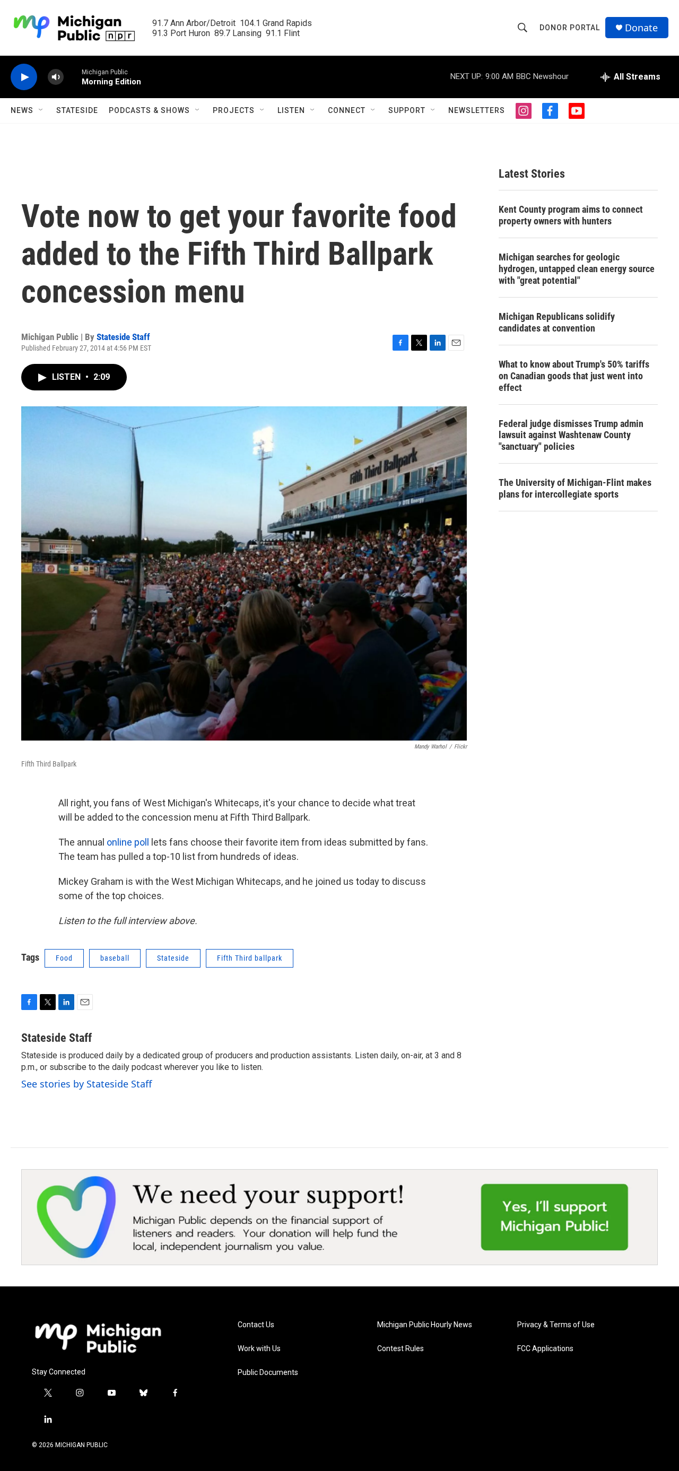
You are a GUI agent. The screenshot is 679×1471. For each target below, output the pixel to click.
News (22, 110)
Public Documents (268, 1373)
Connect (346, 110)
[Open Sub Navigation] (41, 110)
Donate (641, 27)
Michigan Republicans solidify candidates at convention (557, 322)
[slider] (72, 76)
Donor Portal (569, 27)
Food (64, 958)
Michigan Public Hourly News (424, 1325)
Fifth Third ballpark (249, 958)
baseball (114, 958)
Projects (234, 110)
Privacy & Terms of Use (556, 1325)
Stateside (77, 110)
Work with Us (259, 1349)
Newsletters (476, 110)
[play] (23, 77)
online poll (128, 842)
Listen (291, 110)
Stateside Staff (123, 337)
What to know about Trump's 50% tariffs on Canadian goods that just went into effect (574, 376)
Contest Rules (400, 1349)
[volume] (56, 77)
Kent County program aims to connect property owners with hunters (571, 215)
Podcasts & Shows (149, 110)
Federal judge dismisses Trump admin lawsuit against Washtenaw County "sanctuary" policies (571, 435)
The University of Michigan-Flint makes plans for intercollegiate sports (575, 488)
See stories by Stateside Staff (86, 1083)
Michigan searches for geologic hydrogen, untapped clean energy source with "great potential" (577, 268)
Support (406, 110)
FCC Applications (545, 1349)
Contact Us (256, 1325)
